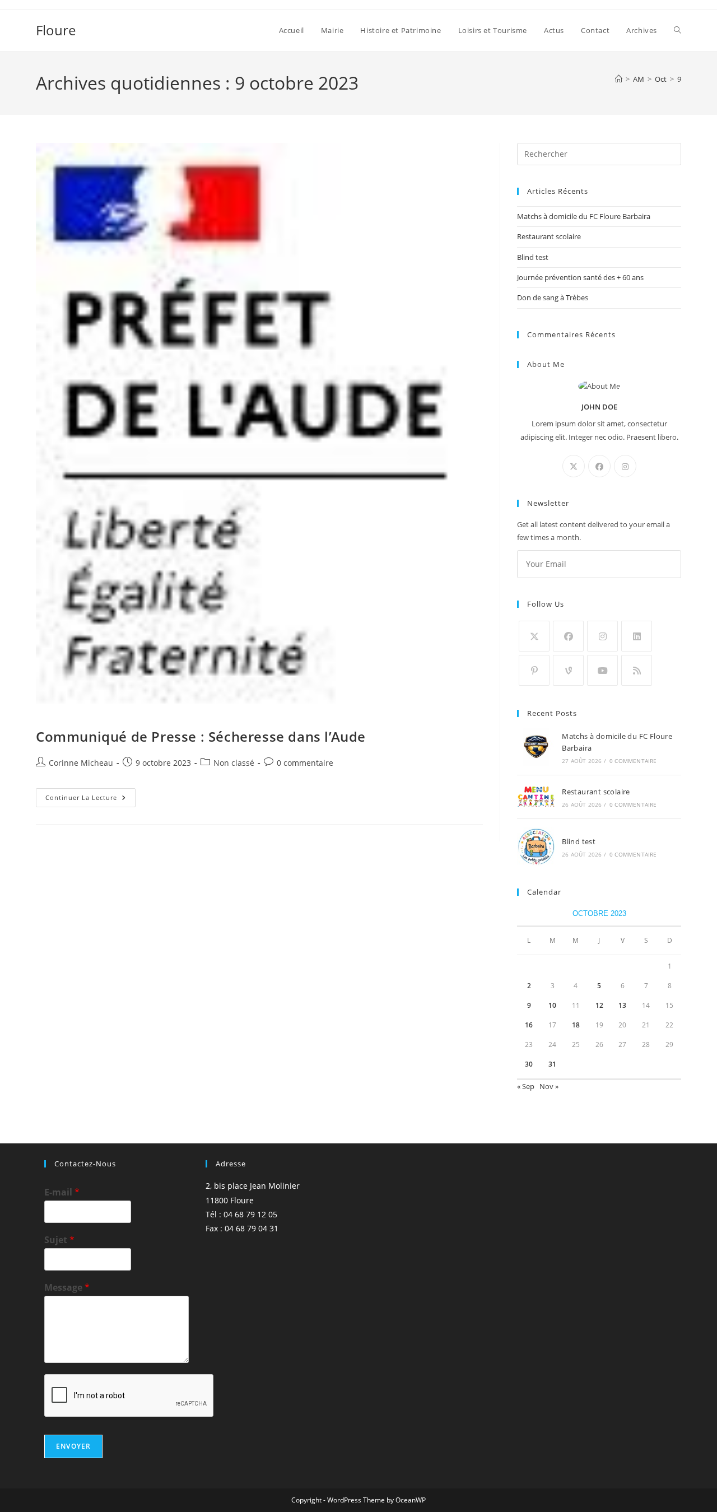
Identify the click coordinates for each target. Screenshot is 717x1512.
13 (622, 1005)
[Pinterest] (534, 670)
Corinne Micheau (81, 762)
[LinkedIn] (636, 636)
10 (552, 1005)
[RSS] (636, 670)
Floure (56, 30)
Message (67, 1288)
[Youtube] (602, 670)
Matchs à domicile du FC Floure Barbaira (583, 216)
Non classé (233, 762)
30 (529, 1064)
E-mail (62, 1192)
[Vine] (568, 670)
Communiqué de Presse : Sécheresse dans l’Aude (201, 736)
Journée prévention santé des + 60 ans (580, 277)
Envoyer (73, 1446)
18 (576, 1025)
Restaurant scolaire (549, 236)
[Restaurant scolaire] (536, 797)
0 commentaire (305, 762)
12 (599, 1005)
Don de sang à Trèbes (552, 297)
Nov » (548, 1086)
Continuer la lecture (90, 799)
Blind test (532, 257)
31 (552, 1064)
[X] (573, 466)
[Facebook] (599, 466)
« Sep (525, 1086)
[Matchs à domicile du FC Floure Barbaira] (536, 747)
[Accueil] (618, 79)
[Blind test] (536, 846)
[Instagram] (625, 466)
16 (529, 1025)
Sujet (59, 1240)
